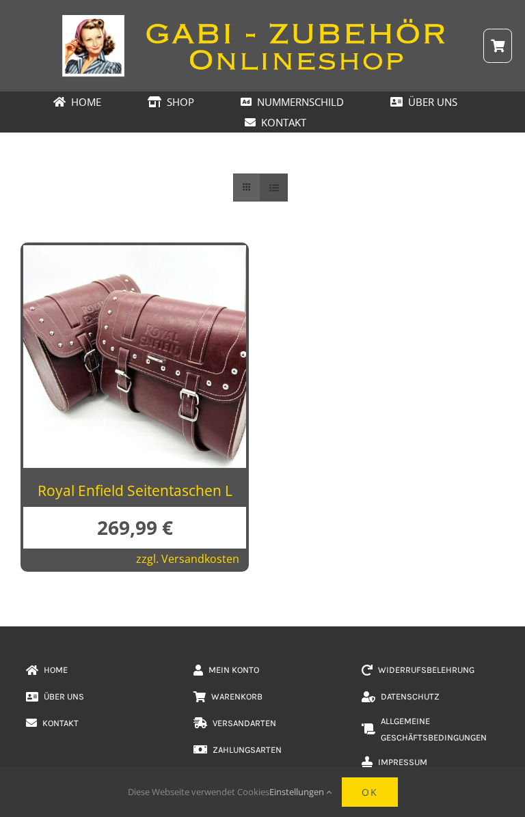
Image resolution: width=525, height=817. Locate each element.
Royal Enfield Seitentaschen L (135, 490)
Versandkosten (200, 558)
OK (370, 792)
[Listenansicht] (273, 187)
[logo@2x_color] (262, 20)
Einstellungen (297, 792)
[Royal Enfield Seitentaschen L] (134, 256)
